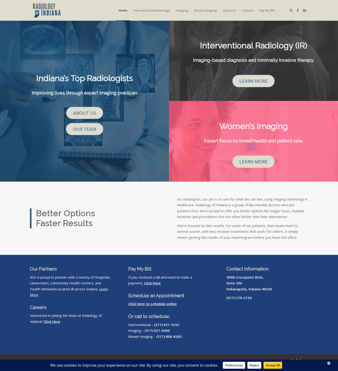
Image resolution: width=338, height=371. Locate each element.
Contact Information (247, 269)
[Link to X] (290, 10)
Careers (38, 307)
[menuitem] (123, 10)
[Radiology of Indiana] (52, 10)
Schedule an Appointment (156, 295)
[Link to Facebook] (297, 10)
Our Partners (43, 269)
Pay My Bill (140, 269)
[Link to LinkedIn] (304, 10)
